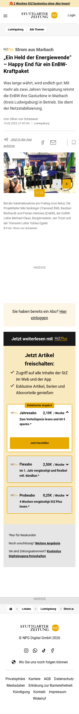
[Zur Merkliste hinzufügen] (72, 142)
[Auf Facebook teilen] (42, 142)
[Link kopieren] (35, 142)
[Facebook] (52, 650)
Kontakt (39, 692)
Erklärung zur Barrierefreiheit (50, 685)
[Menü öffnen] (5, 16)
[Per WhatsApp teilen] (61, 142)
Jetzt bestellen (39, 443)
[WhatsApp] (35, 650)
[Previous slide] (56, 184)
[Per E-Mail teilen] (53, 142)
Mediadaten (16, 685)
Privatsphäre (15, 679)
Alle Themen (37, 29)
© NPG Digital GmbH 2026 (39, 638)
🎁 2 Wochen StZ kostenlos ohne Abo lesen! (39, 3)
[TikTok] (43, 650)
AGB (47, 679)
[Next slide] (66, 184)
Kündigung (21, 692)
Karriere (34, 679)
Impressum (57, 692)
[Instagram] (26, 650)
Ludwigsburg (15, 29)
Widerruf (39, 698)
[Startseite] (10, 609)
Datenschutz (64, 679)
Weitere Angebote (47, 543)
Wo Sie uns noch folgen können (43, 662)
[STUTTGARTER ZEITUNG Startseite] (39, 15)
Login (71, 15)
